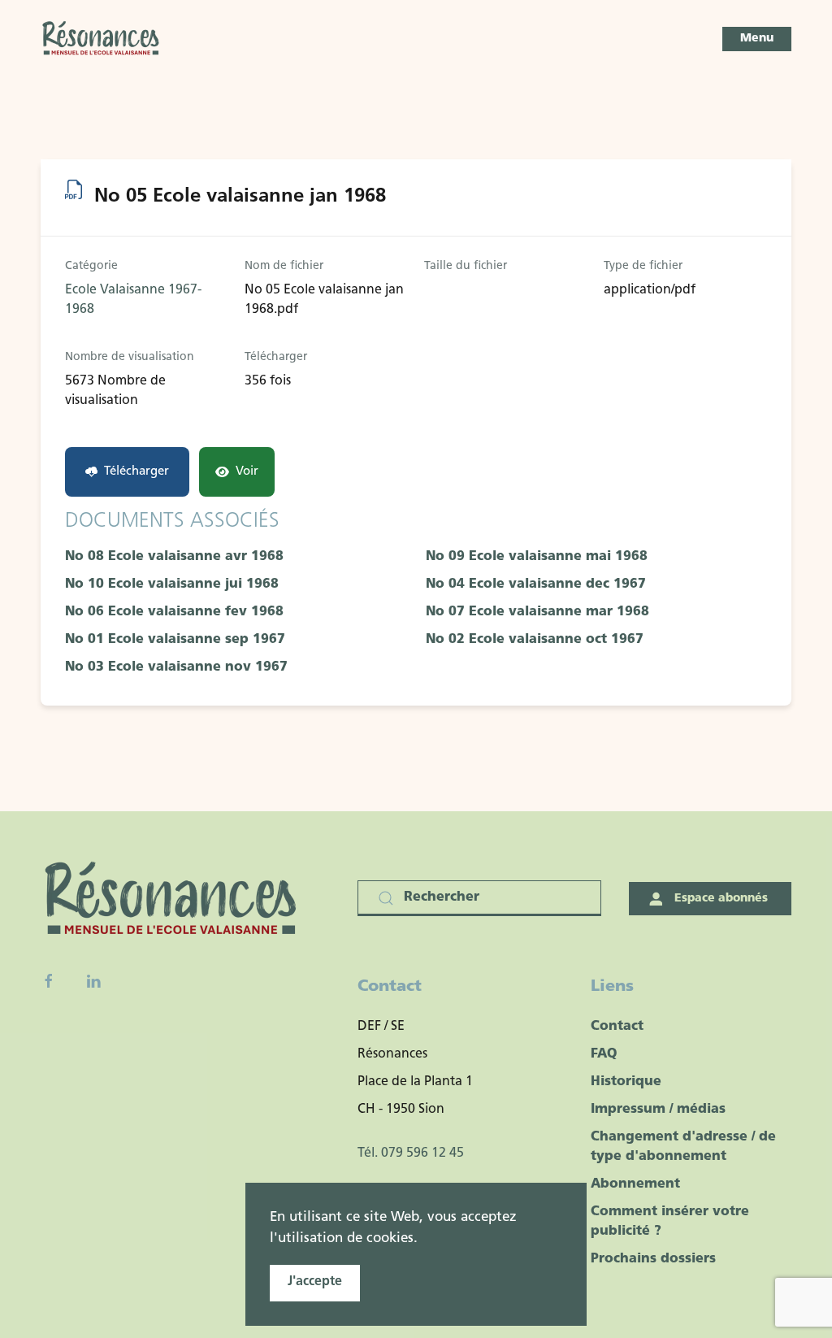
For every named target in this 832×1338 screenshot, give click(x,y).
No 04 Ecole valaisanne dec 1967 (536, 584)
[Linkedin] (93, 981)
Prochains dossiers (653, 1259)
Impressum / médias (658, 1109)
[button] (756, 39)
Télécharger (136, 472)
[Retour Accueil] (101, 39)
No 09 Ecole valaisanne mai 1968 (537, 556)
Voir (247, 472)
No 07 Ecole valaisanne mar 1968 (537, 612)
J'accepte (315, 1281)
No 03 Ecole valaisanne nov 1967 (176, 667)
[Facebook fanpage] (49, 981)
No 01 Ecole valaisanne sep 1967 (175, 639)
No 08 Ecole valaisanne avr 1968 (174, 556)
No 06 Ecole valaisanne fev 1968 (174, 612)
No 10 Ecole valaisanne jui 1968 (172, 584)
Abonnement (635, 1184)
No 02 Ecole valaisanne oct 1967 (535, 639)
